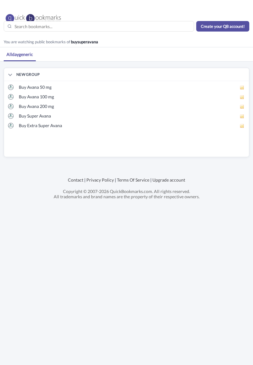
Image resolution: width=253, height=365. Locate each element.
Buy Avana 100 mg (36, 96)
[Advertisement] (76, 147)
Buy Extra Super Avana (40, 125)
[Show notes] (242, 87)
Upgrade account (168, 179)
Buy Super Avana (35, 115)
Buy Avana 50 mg (35, 87)
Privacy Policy (100, 179)
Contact (75, 179)
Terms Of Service (133, 179)
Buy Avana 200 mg (36, 106)
